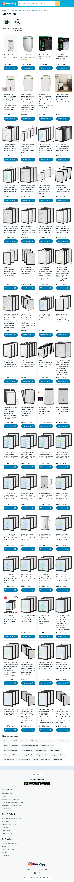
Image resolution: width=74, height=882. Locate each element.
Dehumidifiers (36, 10)
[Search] (57, 3)
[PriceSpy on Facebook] (35, 873)
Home (4, 10)
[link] (10, 52)
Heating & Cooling (24, 10)
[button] (37, 774)
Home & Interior (12, 10)
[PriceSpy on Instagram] (39, 873)
